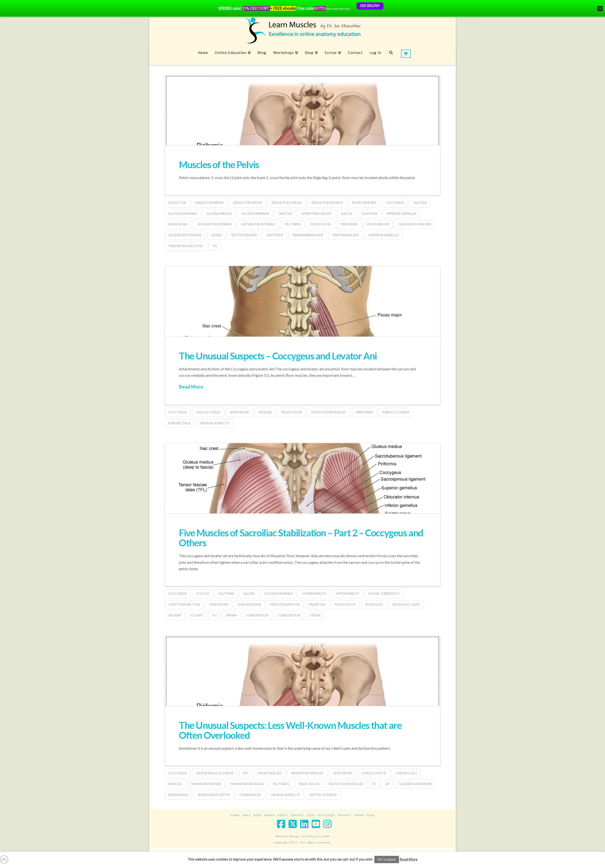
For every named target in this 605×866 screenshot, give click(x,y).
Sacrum (174, 615)
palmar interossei (206, 784)
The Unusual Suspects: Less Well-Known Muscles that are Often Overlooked (290, 730)
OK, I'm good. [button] (386, 859)
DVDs (258, 815)
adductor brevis (209, 203)
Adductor (177, 203)
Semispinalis (178, 795)
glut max (226, 593)
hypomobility (347, 593)
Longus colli (406, 773)
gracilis (285, 213)
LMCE (246, 815)
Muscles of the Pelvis (219, 164)
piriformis (349, 224)
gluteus (420, 203)
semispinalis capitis (214, 795)
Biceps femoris (364, 203)
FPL (245, 773)
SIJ (214, 615)
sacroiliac (374, 604)
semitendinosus (346, 235)
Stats (311, 815)
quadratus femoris (414, 224)
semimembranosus (308, 235)
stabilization (289, 615)
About (282, 815)
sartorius (274, 235)
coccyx (202, 593)
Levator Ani (177, 224)
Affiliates (326, 815)
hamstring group (316, 213)
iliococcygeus (208, 412)
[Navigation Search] (391, 54)
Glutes (249, 593)
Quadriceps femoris (185, 235)
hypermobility (314, 593)
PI (374, 784)
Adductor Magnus (327, 203)
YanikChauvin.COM (315, 836)
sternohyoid (250, 795)
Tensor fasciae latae (185, 246)
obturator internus (258, 224)
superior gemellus (383, 235)
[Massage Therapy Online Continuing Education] (302, 30)
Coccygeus (395, 203)
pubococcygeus (395, 412)
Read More (191, 386)
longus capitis (374, 773)
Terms (359, 815)
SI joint (196, 615)
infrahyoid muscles (307, 773)
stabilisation (257, 615)
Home (235, 815)
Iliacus (346, 213)
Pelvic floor (321, 224)
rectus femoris (244, 235)
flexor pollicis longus (215, 773)
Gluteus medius (219, 213)
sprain (231, 615)
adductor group (247, 203)
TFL (214, 246)
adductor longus (287, 203)
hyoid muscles (269, 773)
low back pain (249, 604)
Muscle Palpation (284, 604)
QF (387, 784)
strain (315, 615)
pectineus (293, 224)
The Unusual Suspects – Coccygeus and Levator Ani (278, 356)
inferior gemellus (401, 213)
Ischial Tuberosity (383, 593)
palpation (317, 604)
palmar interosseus (247, 784)
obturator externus (214, 224)
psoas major (378, 224)
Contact (297, 815)
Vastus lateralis (323, 795)
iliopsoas (369, 213)
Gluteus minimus (255, 213)
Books (269, 815)
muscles (265, 412)
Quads (216, 235)
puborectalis (179, 423)
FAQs (371, 815)
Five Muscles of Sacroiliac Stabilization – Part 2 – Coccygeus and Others (301, 537)
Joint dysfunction (184, 604)
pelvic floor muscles (328, 412)
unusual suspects (214, 423)
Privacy (344, 815)
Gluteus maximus (182, 213)
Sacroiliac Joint (406, 604)
